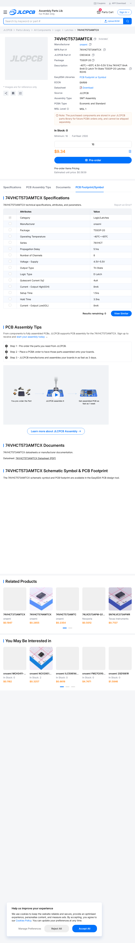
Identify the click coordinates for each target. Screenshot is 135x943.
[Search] (127, 21)
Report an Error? (123, 204)
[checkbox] (10, 217)
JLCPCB (7, 30)
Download (88, 87)
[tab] (12, 187)
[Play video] (56, 395)
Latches (69, 30)
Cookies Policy (23, 920)
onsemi (83, 44)
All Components (42, 30)
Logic (58, 30)
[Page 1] (62, 686)
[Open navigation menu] (5, 12)
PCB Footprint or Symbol (93, 77)
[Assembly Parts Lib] (22, 12)
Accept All (84, 928)
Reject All (56, 928)
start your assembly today (31, 336)
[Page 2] (67, 686)
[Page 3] (73, 686)
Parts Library (23, 30)
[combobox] (51, 21)
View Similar (121, 313)
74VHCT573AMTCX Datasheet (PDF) (36, 458)
